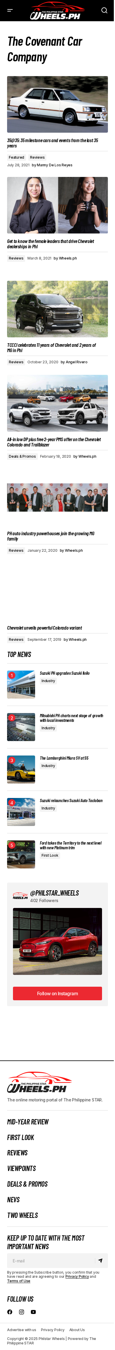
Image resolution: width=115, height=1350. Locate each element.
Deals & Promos (22, 456)
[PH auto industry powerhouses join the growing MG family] (57, 497)
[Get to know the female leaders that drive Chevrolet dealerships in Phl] (57, 205)
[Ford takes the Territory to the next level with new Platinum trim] (21, 854)
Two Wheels (22, 1215)
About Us (77, 1330)
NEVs (13, 1199)
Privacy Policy (77, 1276)
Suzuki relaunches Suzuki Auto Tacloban (71, 800)
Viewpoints (21, 1168)
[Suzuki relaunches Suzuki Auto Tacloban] (21, 812)
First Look (50, 855)
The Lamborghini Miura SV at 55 (64, 758)
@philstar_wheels (54, 892)
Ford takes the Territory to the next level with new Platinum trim (70, 845)
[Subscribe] (101, 1261)
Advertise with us (21, 1330)
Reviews (37, 157)
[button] (10, 10)
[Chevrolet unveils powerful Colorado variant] (57, 592)
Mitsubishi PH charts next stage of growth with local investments (71, 717)
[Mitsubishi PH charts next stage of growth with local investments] (21, 727)
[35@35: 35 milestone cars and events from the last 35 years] (57, 104)
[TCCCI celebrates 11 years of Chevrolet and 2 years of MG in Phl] (57, 309)
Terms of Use (18, 1281)
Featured (16, 157)
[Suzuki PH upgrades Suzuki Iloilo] (21, 685)
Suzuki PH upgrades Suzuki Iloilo (65, 673)
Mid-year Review (27, 1122)
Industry (48, 681)
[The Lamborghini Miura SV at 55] (21, 770)
